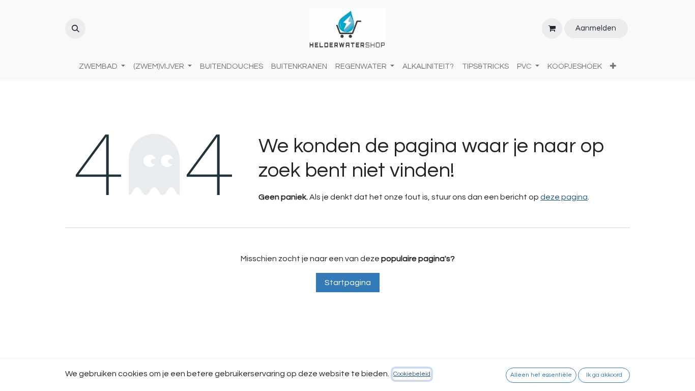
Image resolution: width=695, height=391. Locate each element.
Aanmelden (595, 28)
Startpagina (348, 282)
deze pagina (564, 197)
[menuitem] (231, 67)
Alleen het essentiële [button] (541, 375)
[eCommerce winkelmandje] (552, 28)
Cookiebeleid (411, 374)
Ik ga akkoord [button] (604, 375)
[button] (75, 28)
